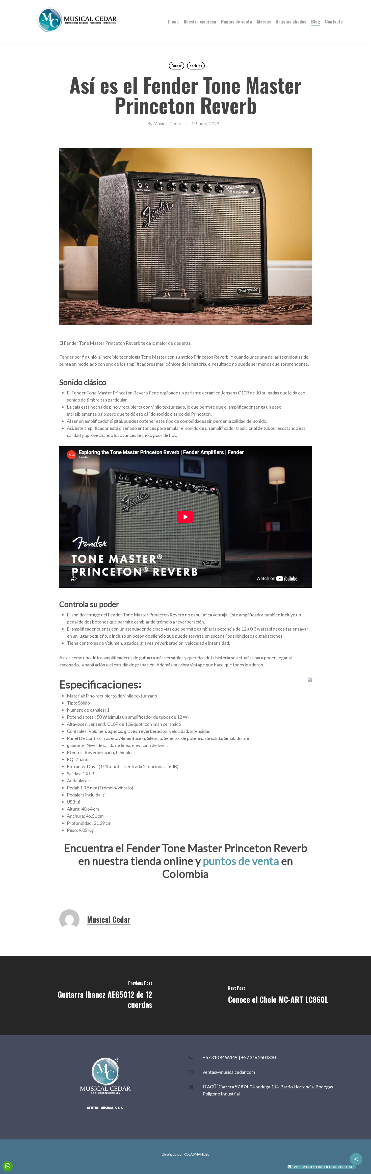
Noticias (196, 65)
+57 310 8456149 (221, 1057)
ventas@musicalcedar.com (229, 1072)
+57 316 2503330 (258, 1057)
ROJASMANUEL (196, 1154)
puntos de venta (241, 860)
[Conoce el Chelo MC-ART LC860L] (278, 995)
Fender (176, 65)
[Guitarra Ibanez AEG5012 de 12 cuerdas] (93, 995)
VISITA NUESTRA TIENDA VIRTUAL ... (325, 1167)
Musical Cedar (167, 123)
